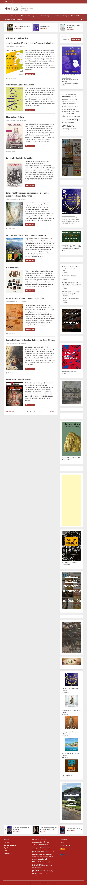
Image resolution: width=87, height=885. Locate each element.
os (62, 120)
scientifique (64, 131)
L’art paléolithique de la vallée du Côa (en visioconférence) (30, 340)
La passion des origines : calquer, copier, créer (25, 298)
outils (65, 120)
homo (74, 109)
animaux (67, 94)
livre (63, 113)
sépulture (70, 131)
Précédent (10, 411)
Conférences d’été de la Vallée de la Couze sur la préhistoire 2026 (71, 269)
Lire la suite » (30, 74)
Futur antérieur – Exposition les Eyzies (52, 26)
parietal (64, 122)
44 (34, 411)
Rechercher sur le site (68, 37)
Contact (62, 842)
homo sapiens (66, 111)
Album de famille (13, 267)
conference (65, 99)
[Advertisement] (71, 500)
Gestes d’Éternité (22, 26)
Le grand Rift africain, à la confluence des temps (26, 235)
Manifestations (12, 78)
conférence (73, 99)
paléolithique (73, 119)
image (77, 111)
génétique (70, 106)
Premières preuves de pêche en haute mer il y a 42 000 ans (26, 829)
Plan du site (63, 839)
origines (43, 861)
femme (71, 103)
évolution (75, 131)
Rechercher (76, 39)
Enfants (19, 19)
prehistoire (71, 122)
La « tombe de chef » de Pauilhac (19, 158)
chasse (76, 96)
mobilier (66, 113)
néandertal (66, 116)
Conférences (11, 151)
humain (73, 111)
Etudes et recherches (10, 845)
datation (64, 101)
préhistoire (68, 125)
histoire (76, 106)
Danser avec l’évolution (51, 828)
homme (70, 109)
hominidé (64, 109)
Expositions (20, 28)
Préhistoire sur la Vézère (71, 799)
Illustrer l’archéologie (15, 117)
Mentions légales (65, 845)
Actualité (20, 831)
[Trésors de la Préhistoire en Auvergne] (71, 679)
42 (28, 411)
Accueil (7, 16)
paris (33, 867)
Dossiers (13, 16)
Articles (23, 16)
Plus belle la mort (67, 775)
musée (71, 114)
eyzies (40, 849)
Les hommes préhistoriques (60, 16)
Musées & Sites (75, 16)
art (73, 96)
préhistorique (66, 129)
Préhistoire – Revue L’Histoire (18, 379)
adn (63, 94)
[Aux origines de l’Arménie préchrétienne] (71, 723)
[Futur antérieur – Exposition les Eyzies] (71, 701)
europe (77, 101)
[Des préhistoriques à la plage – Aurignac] (71, 744)
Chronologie (31, 16)
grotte (64, 106)
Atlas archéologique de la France (20, 85)
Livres (5, 850)
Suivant (51, 411)
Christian (23, 46)
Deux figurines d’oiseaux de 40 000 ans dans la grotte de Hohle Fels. (71, 285)
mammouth (45, 856)
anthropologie (72, 94)
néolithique (76, 116)
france (74, 103)
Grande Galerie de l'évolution (71, 635)
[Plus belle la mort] (71, 766)
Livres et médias (10, 19)
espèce (73, 101)
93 (40, 411)
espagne (40, 847)
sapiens (73, 129)
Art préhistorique (45, 16)
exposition (65, 103)
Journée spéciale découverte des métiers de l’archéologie (30, 43)
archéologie (66, 96)
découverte (68, 101)
